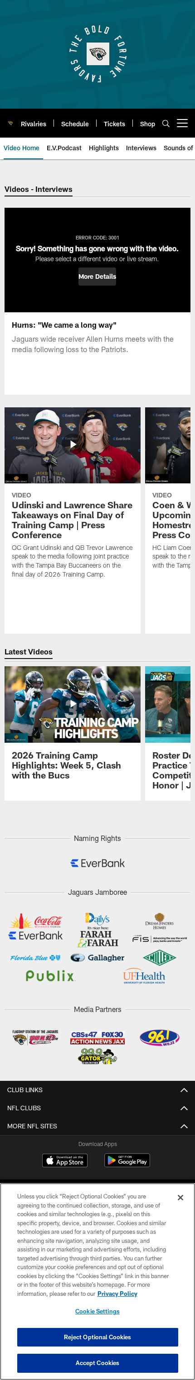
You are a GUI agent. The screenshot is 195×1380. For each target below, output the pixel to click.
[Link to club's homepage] (10, 119)
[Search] (166, 123)
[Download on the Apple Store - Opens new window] (64, 1161)
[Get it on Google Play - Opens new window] (127, 1165)
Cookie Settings (97, 1311)
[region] (97, 1281)
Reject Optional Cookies (98, 1337)
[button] (97, 276)
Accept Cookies (98, 1362)
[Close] (180, 1198)
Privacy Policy (117, 1293)
